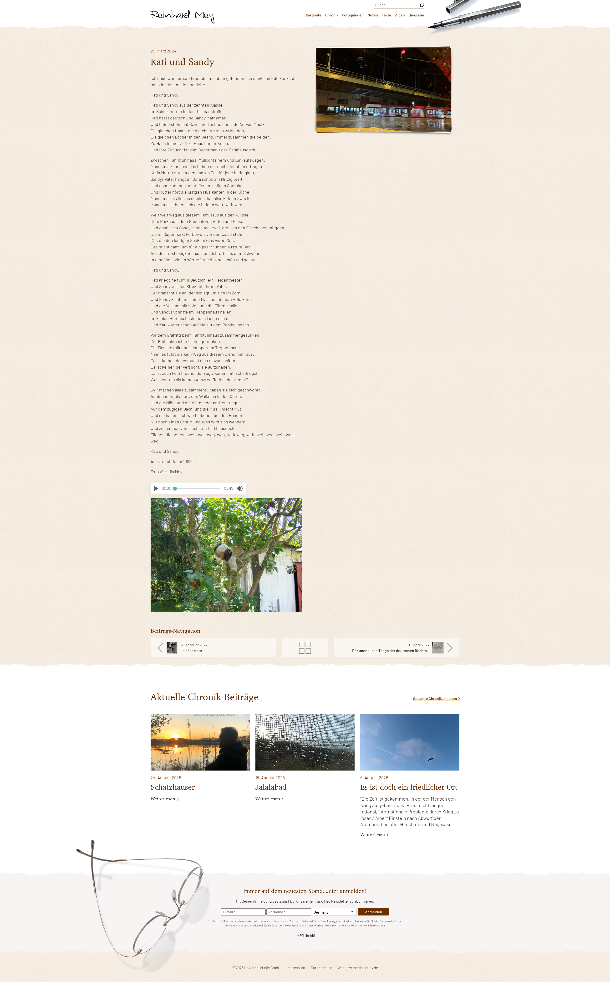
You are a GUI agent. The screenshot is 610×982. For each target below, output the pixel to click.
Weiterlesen (164, 799)
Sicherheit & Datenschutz (370, 925)
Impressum (295, 967)
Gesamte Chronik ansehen (435, 698)
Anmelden (373, 912)
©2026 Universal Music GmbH (256, 967)
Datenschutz (321, 967)
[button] (156, 488)
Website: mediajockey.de (357, 967)
